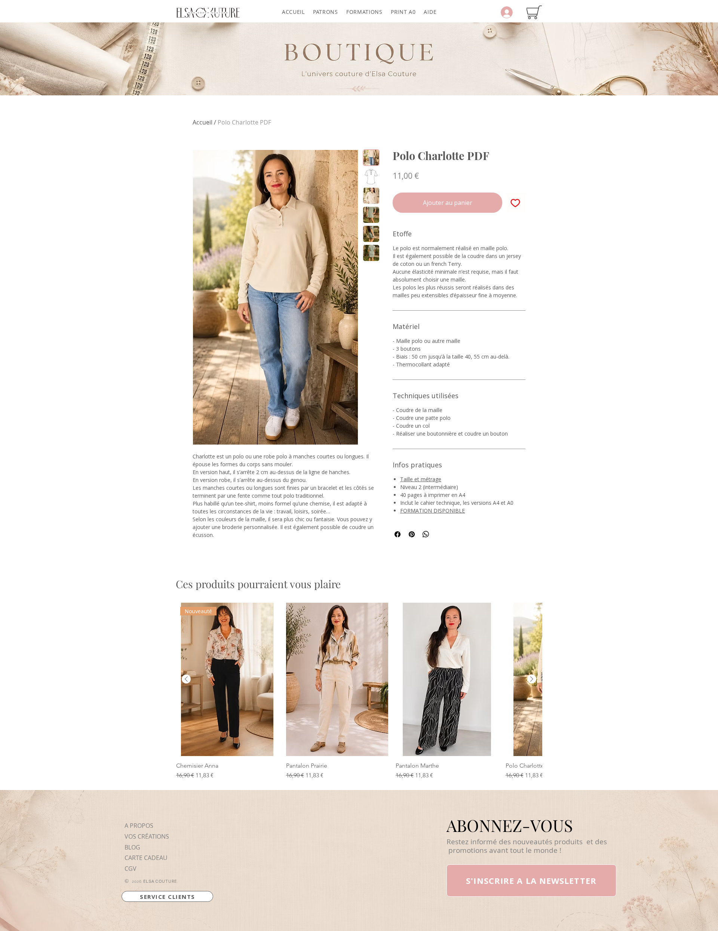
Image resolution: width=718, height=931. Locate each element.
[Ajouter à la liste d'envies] (515, 203)
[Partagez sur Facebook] (397, 534)
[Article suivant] (531, 679)
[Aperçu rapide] (337, 679)
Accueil (202, 122)
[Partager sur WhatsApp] (425, 534)
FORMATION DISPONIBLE (432, 510)
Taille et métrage (420, 479)
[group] (359, 691)
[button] (325, 11)
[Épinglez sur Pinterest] (411, 534)
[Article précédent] (186, 679)
